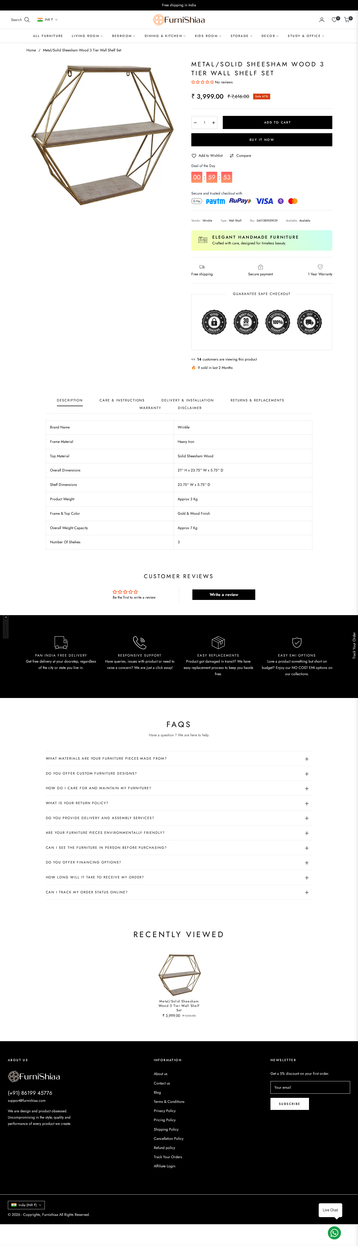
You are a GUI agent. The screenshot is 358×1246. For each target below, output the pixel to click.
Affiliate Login (164, 1166)
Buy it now (261, 139)
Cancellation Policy (168, 1138)
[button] (20, 20)
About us (160, 1073)
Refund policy (164, 1147)
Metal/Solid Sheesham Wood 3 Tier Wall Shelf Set (179, 1006)
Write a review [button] (224, 595)
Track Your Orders (168, 1156)
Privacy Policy (165, 1110)
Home (31, 50)
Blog (157, 1092)
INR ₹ (49, 19)
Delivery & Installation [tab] (187, 400)
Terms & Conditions (169, 1101)
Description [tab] (70, 400)
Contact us (162, 1083)
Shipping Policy (166, 1129)
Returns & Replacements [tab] (257, 400)
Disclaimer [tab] (190, 408)
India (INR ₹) (28, 1204)
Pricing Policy (165, 1120)
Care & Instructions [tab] (122, 400)
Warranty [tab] (150, 408)
